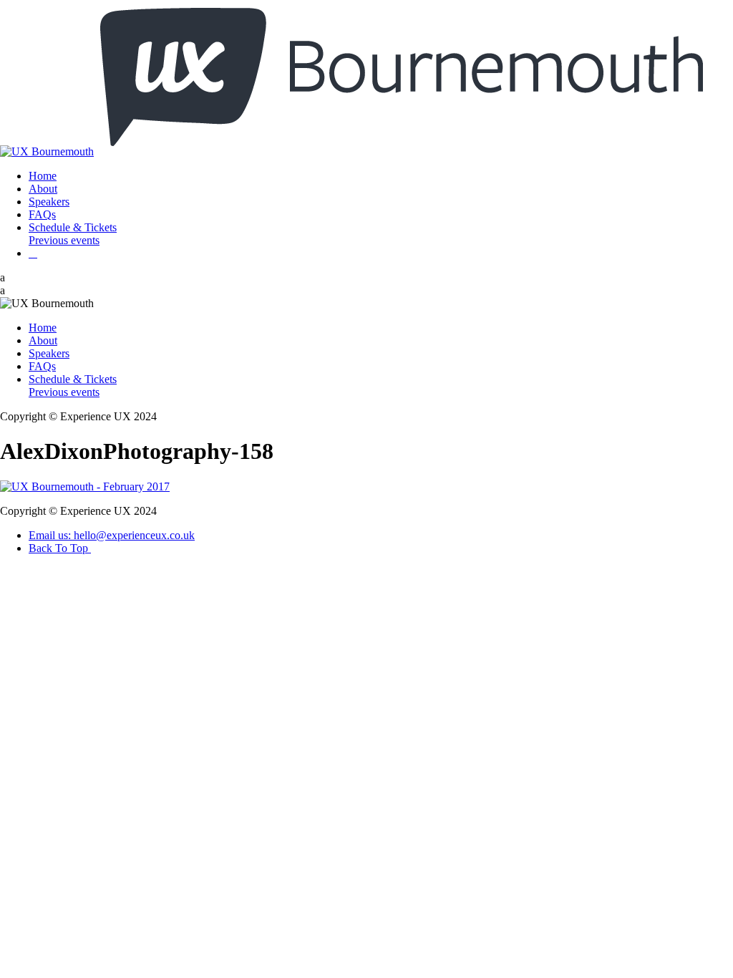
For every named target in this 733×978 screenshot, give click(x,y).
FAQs (42, 214)
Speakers (49, 201)
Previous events (64, 240)
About (43, 189)
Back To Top (60, 548)
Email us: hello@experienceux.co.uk (112, 535)
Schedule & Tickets (73, 227)
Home (43, 176)
